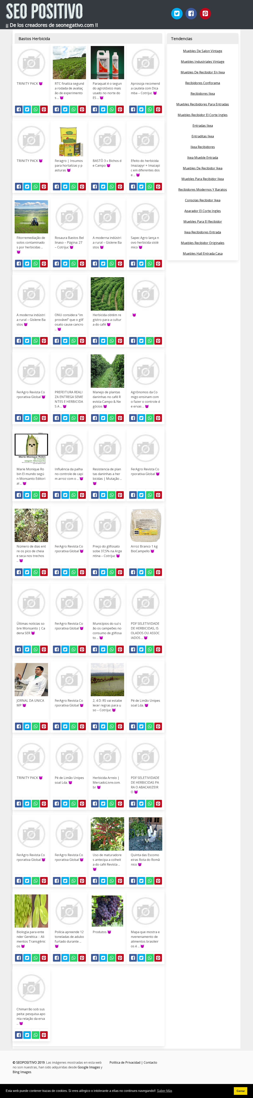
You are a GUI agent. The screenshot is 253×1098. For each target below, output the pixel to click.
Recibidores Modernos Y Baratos (202, 189)
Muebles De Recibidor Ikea (202, 168)
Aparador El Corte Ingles (202, 211)
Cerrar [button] (241, 1090)
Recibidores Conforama (202, 83)
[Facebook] (191, 13)
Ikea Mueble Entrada (202, 157)
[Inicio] (44, 15)
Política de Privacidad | (127, 1062)
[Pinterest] (205, 13)
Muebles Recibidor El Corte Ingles (203, 115)
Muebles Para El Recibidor (202, 221)
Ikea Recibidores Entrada (202, 232)
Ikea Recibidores (203, 147)
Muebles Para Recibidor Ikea (202, 179)
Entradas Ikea (203, 125)
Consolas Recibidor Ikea (202, 200)
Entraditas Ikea (203, 136)
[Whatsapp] (36, 109)
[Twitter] (177, 13)
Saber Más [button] (164, 1090)
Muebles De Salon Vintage (202, 51)
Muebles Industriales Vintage (202, 61)
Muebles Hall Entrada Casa (203, 253)
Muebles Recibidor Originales (202, 243)
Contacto (150, 1062)
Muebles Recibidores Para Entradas (202, 104)
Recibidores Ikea (203, 93)
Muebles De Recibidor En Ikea (203, 72)
